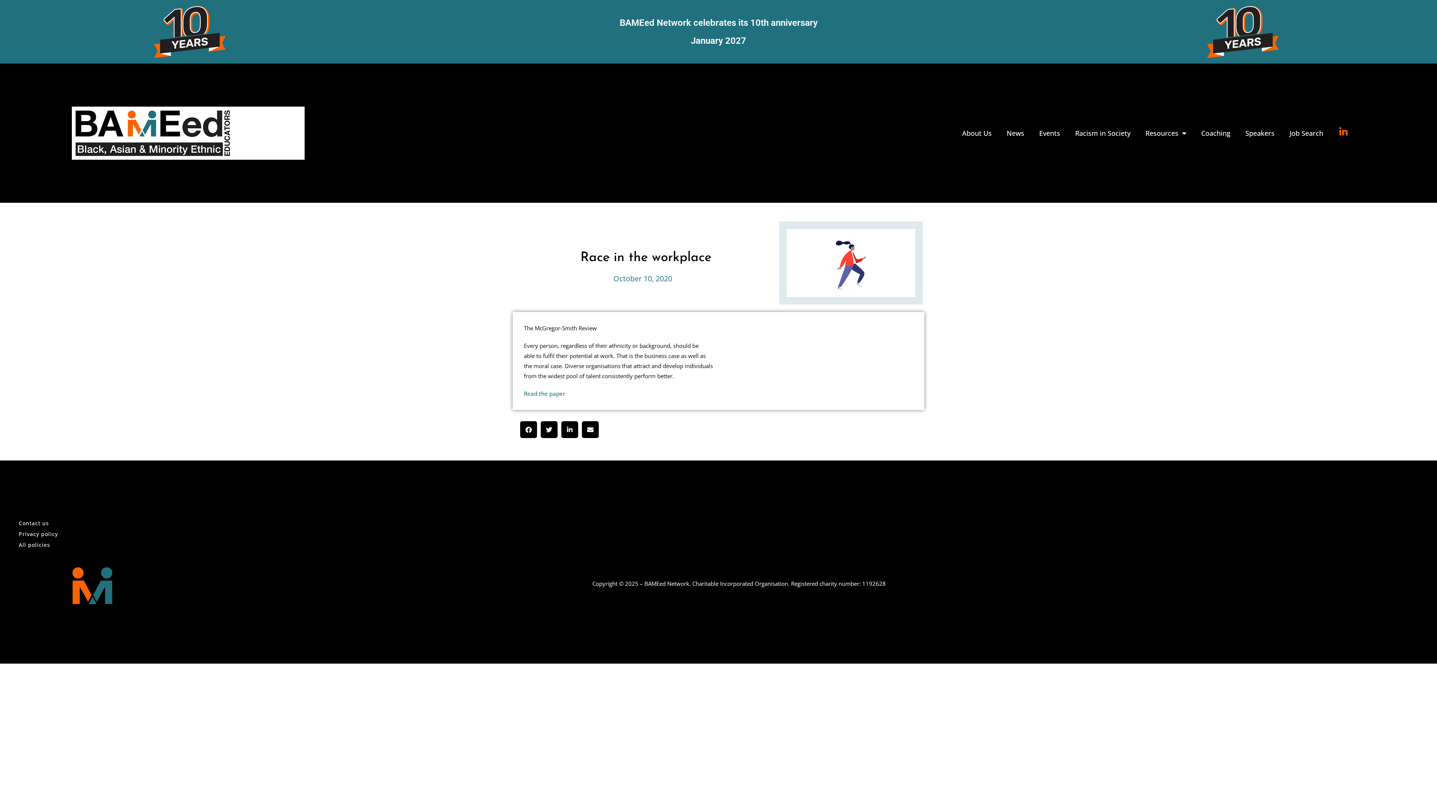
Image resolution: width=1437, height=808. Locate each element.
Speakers (1260, 133)
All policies (34, 544)
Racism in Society (1103, 133)
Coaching (1215, 133)
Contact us (34, 523)
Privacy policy (38, 534)
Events (1049, 133)
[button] (528, 429)
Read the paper (544, 393)
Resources (1161, 133)
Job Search (1306, 133)
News (1015, 133)
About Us (977, 133)
